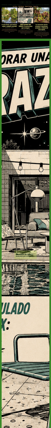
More (9, 32)
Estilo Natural (21, 6)
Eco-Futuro (15, 6)
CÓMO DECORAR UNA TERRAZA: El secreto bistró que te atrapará (25, 26)
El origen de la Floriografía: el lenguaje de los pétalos (23, 255)
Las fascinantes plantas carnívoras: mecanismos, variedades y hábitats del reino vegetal (41, 27)
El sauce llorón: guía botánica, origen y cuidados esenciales (9, 25)
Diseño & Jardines (28, 6)
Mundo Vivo (35, 6)
